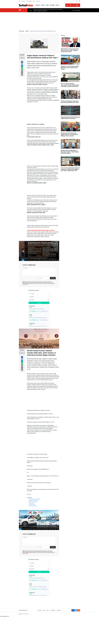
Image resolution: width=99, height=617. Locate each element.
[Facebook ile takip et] (73, 610)
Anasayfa (39, 610)
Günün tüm (76, 10)
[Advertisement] (49, 21)
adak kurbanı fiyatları (33, 501)
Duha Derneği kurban (33, 505)
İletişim (47, 610)
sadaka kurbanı (32, 504)
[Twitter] (22, 64)
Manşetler (23, 1)
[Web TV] (76, 1)
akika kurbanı (31, 503)
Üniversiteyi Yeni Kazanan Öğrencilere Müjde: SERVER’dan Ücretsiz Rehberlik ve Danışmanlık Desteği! (49, 10)
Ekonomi (52, 5)
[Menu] (67, 5)
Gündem (38, 5)
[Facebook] (22, 62)
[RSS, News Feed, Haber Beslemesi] (78, 610)
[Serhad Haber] (26, 5)
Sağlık (57, 5)
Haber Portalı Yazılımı (25, 613)
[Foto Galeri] (79, 1)
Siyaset (43, 5)
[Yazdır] (22, 72)
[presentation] (23, 10)
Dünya (47, 5)
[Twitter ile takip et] (75, 610)
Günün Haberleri (29, 1)
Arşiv (34, 1)
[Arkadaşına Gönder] (22, 70)
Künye (44, 610)
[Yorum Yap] (22, 74)
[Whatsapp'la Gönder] (22, 68)
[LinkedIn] (22, 66)
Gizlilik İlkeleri (52, 610)
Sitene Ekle (38, 1)
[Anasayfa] (19, 1)
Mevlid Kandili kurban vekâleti (34, 499)
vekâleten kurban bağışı (33, 500)
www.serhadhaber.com (4, 616)
